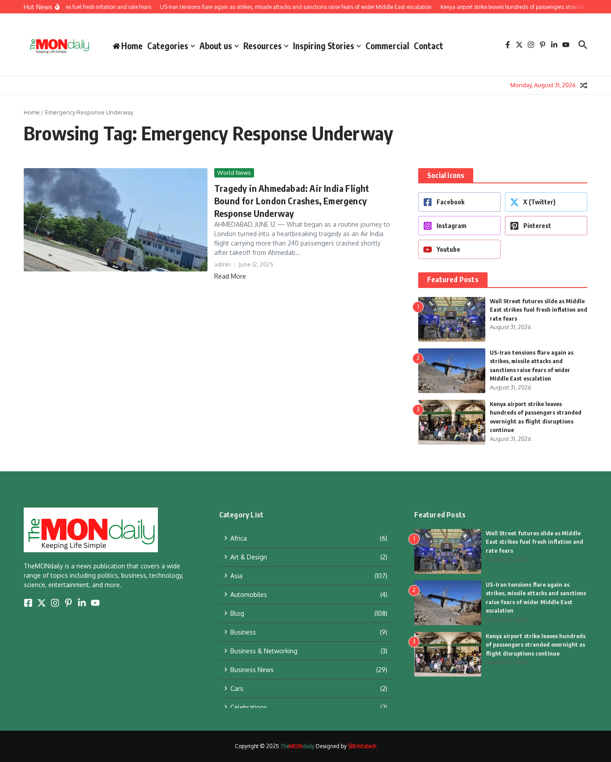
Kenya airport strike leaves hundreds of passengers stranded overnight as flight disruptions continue (536, 644)
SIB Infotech (362, 746)
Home (32, 112)
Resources (262, 45)
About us (215, 45)
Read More (230, 276)
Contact (428, 45)
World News (234, 172)
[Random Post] (583, 85)
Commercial (387, 45)
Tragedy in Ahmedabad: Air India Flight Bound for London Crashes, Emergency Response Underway (291, 200)
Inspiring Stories (323, 45)
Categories (167, 45)
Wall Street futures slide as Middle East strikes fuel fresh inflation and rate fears (538, 309)
